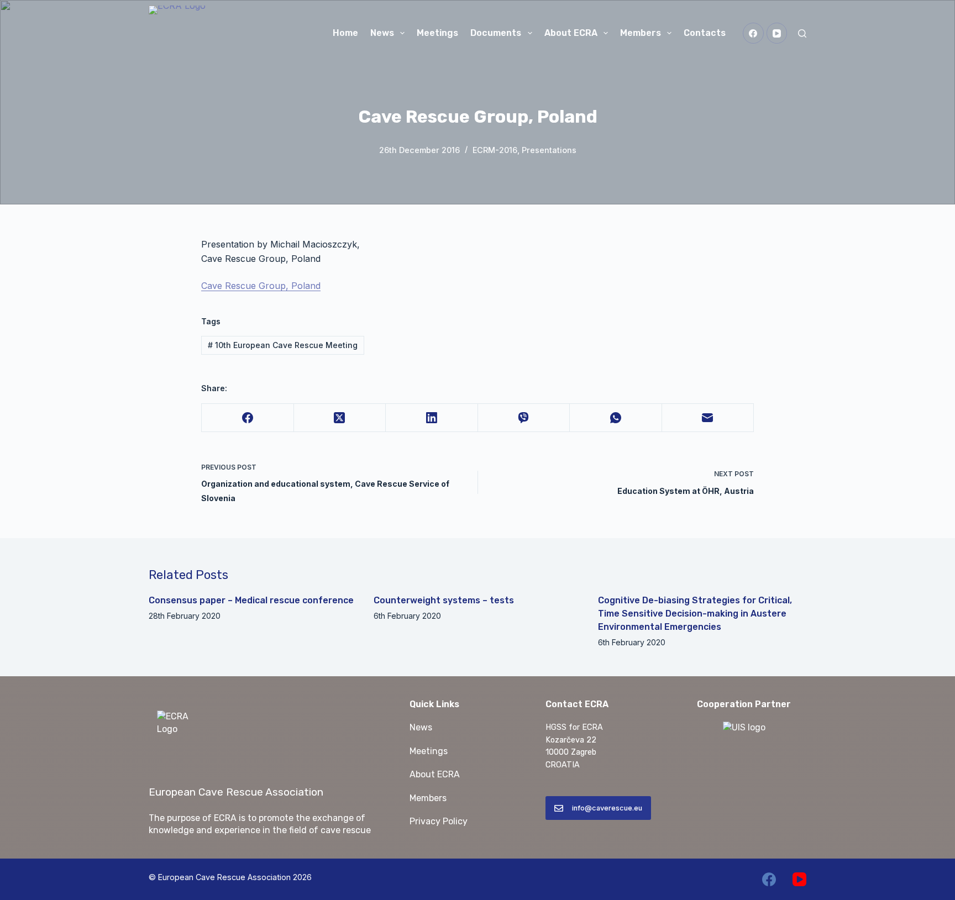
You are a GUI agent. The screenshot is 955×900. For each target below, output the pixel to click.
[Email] (708, 418)
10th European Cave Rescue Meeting (283, 345)
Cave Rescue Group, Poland (261, 285)
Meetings (437, 33)
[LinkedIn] (432, 418)
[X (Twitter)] (340, 418)
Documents (495, 33)
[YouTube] (777, 33)
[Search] (802, 33)
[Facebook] (753, 33)
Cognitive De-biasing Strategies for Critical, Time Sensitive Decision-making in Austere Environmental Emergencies (695, 613)
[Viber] (524, 418)
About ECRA (570, 33)
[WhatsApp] (616, 418)
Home (345, 33)
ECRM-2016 (495, 150)
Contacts (705, 33)
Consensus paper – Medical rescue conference (251, 600)
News (382, 33)
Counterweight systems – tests (444, 600)
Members (640, 33)
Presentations (549, 150)
